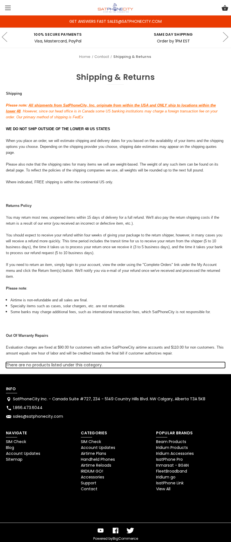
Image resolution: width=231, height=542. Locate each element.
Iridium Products (172, 447)
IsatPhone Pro (169, 459)
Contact (89, 489)
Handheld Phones (98, 459)
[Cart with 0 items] (225, 9)
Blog (10, 447)
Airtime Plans (93, 453)
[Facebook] (115, 531)
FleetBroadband (171, 471)
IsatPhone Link (170, 483)
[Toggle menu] (7, 7)
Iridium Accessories (175, 453)
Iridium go (166, 477)
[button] (20, 508)
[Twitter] (130, 531)
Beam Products (171, 441)
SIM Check (16, 441)
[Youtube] (101, 531)
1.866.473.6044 (28, 407)
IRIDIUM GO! (92, 471)
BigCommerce (125, 538)
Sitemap (14, 459)
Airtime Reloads (96, 465)
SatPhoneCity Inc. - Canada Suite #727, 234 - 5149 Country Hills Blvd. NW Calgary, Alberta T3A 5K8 (109, 399)
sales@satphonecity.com (38, 416)
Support (88, 483)
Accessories (92, 477)
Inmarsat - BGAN (172, 465)
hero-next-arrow (225, 38)
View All (163, 489)
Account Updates (23, 453)
